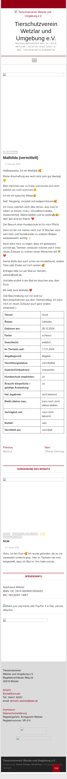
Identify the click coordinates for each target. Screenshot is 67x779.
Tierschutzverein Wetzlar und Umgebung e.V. (36, 31)
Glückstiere (10, 152)
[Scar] (33, 503)
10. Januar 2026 (11, 547)
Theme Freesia (23, 764)
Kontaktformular (11, 693)
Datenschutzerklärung (15, 713)
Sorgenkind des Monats (25, 533)
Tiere (42, 533)
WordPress (36, 764)
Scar (6, 541)
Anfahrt (7, 690)
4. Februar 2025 (12, 164)
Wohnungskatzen (12, 536)
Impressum (9, 709)
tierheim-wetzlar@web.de (24, 700)
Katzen (6, 533)
